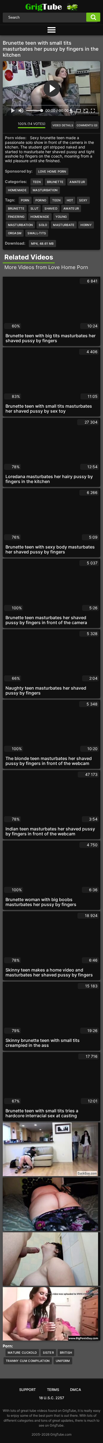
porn (25, 200)
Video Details (62, 125)
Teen (37, 182)
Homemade (17, 190)
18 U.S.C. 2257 (51, 1398)
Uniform (63, 1361)
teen (56, 200)
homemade (39, 217)
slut (34, 208)
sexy (83, 200)
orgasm (15, 233)
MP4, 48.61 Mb (42, 243)
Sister (48, 1353)
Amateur (77, 182)
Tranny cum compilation (28, 1361)
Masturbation (45, 190)
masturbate (63, 225)
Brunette (55, 182)
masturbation (20, 225)
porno (40, 200)
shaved (50, 208)
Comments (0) (87, 125)
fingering (16, 217)
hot (70, 200)
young (61, 217)
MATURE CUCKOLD (22, 1353)
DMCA (75, 1389)
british (66, 1353)
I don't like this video (13, 125)
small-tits (36, 233)
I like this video (7, 125)
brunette (16, 208)
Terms (53, 1389)
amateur (71, 208)
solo (43, 225)
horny (86, 225)
